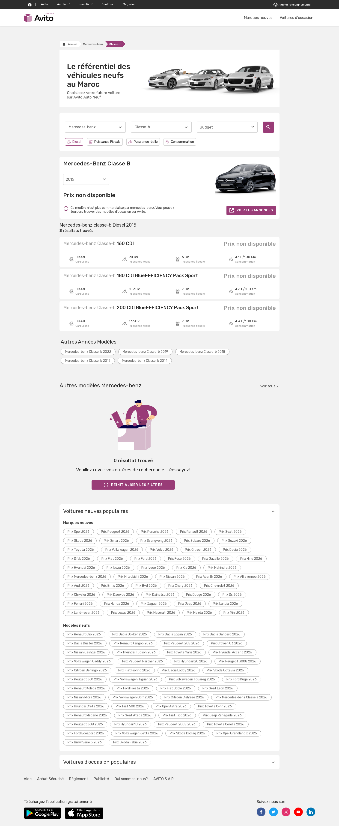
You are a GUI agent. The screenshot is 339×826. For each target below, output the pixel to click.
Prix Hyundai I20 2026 (190, 661)
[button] (169, 511)
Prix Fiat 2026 (112, 559)
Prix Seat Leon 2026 (217, 688)
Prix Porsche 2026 (155, 532)
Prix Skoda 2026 (80, 541)
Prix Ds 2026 (232, 595)
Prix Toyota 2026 (81, 550)
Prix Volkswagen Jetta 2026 (137, 733)
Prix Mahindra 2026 (222, 568)
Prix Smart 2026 (116, 541)
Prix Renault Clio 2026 (84, 634)
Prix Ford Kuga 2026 (241, 679)
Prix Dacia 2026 (235, 550)
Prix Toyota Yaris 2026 (184, 652)
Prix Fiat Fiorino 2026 (134, 670)
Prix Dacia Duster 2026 (85, 643)
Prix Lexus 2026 (123, 613)
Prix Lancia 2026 (225, 604)
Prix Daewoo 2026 (120, 595)
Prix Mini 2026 (233, 613)
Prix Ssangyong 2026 (156, 541)
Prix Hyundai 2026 (81, 568)
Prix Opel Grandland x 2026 (237, 733)
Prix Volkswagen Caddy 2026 (89, 661)
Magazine (129, 4)
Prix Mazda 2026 (199, 613)
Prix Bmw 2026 (112, 586)
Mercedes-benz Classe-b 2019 (145, 352)
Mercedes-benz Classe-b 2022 (88, 352)
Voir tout (267, 386)
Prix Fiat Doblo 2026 (176, 688)
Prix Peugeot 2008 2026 (177, 724)
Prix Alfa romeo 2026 (250, 577)
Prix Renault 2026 (193, 532)
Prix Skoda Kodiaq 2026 (187, 733)
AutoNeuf (63, 4)
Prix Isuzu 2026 (118, 568)
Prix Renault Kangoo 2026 (133, 643)
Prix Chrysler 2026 (81, 595)
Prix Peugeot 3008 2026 (237, 661)
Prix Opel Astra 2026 (171, 706)
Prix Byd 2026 (146, 586)
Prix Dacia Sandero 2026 (221, 634)
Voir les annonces (255, 210)
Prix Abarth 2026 (209, 577)
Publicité (101, 779)
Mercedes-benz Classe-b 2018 (202, 352)
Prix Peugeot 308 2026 (85, 724)
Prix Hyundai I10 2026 (130, 724)
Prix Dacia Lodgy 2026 (178, 670)
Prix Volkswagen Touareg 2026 (192, 679)
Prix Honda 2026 (116, 604)
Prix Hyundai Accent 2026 (232, 652)
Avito (44, 4)
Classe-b (115, 44)
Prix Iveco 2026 (153, 568)
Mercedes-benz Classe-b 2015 (87, 361)
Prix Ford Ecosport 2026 (86, 733)
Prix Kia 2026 (186, 568)
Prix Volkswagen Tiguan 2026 (136, 679)
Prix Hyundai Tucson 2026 (136, 652)
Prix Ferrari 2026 (80, 604)
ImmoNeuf (85, 4)
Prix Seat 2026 (230, 532)
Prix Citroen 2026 (198, 550)
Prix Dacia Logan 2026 (175, 634)
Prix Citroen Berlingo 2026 (87, 670)
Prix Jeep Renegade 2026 (222, 715)
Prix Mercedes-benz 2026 (87, 577)
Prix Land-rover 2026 (84, 613)
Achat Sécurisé (50, 779)
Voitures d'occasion (296, 17)
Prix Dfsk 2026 (79, 559)
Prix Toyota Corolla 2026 (225, 724)
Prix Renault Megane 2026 (87, 715)
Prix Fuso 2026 (179, 559)
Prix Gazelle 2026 (215, 559)
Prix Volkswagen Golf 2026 (133, 697)
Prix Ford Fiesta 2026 (133, 688)
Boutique (108, 4)
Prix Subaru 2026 (197, 541)
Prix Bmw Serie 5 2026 (85, 742)
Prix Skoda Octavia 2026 (225, 670)
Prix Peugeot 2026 (115, 532)
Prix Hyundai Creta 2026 (86, 706)
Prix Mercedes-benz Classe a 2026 (241, 697)
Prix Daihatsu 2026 (160, 595)
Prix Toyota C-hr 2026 (215, 706)
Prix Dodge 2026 (198, 595)
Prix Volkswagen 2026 (121, 550)
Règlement (78, 779)
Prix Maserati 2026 (161, 613)
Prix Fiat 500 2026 (130, 706)
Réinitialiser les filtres (137, 485)
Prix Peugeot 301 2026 (85, 679)
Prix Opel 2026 (78, 532)
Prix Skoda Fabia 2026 (130, 742)
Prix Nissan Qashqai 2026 (86, 652)
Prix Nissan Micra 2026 (84, 697)
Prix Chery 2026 (180, 586)
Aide (28, 779)
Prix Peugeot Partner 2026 (142, 661)
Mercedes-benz (93, 44)
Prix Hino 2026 (251, 559)
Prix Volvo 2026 (161, 550)
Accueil (72, 44)
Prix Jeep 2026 (189, 604)
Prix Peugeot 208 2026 (181, 643)
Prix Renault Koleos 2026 (86, 688)
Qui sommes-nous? (131, 779)
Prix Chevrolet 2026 (219, 586)
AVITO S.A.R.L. (165, 779)
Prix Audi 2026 (78, 586)
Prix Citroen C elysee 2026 (184, 697)
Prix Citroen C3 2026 (226, 643)
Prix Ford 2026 (145, 559)
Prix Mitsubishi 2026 (133, 577)
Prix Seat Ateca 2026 (135, 715)
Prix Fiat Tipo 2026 (177, 715)
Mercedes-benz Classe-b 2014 (144, 361)
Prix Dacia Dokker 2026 (129, 634)
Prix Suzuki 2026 (234, 541)
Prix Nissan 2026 (172, 577)
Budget (206, 127)
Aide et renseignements (295, 4)
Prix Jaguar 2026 (154, 604)
